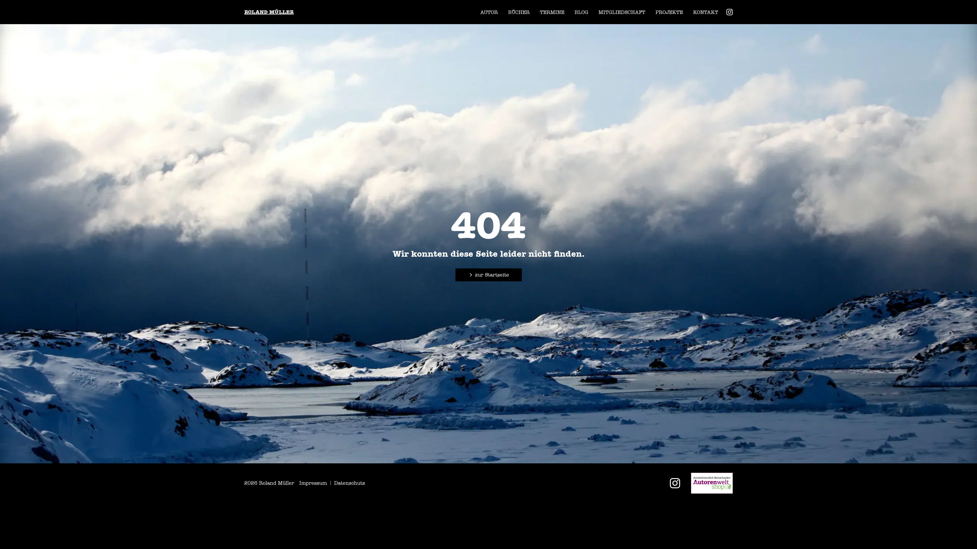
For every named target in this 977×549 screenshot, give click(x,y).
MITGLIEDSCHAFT (621, 12)
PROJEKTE (669, 12)
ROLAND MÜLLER (269, 12)
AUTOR (489, 12)
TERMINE (552, 12)
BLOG (581, 12)
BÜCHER (519, 12)
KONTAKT (705, 12)
